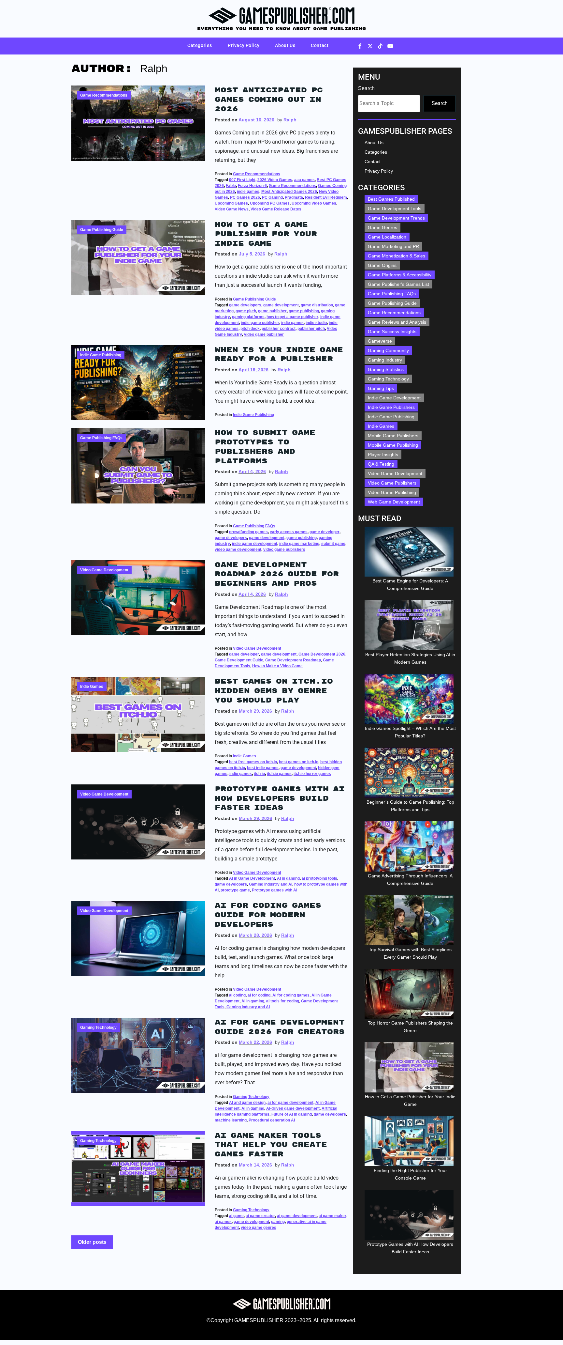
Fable (231, 185)
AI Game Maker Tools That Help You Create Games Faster (271, 1145)
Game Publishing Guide (101, 229)
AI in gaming (288, 878)
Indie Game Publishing (100, 355)
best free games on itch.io (253, 762)
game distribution (317, 305)
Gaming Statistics (386, 369)
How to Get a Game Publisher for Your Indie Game (266, 234)
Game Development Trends (396, 218)
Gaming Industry (385, 360)
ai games (223, 1221)
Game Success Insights (392, 331)
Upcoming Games (231, 203)
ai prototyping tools (319, 878)
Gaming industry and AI (270, 884)
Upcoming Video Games (314, 203)
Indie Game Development (394, 397)
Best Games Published (391, 199)
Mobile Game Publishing (393, 445)
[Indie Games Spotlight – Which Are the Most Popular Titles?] (410, 699)
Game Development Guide (239, 660)
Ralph (289, 119)
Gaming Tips (381, 388)
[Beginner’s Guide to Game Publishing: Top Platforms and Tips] (410, 773)
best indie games (263, 767)
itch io (259, 773)
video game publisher (264, 334)
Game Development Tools (394, 208)
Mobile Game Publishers (393, 435)
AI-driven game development (293, 1108)
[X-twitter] (370, 46)
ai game (236, 1216)
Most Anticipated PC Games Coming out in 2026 (269, 99)
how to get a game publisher (292, 317)
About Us (285, 45)
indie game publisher (260, 322)
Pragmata (294, 197)
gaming (278, 1221)
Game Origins (382, 265)
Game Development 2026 (321, 654)
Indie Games (91, 686)
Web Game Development (394, 501)
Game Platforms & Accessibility (399, 274)
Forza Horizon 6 (252, 185)
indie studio (316, 322)
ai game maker (332, 1216)
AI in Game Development (252, 878)
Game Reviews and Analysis (397, 322)
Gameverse (380, 341)
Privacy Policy (243, 45)
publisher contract (279, 328)
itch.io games (279, 773)
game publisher (272, 311)
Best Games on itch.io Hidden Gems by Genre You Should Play (274, 690)
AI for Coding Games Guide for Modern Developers (268, 915)
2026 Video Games (274, 180)
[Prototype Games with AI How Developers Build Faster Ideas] (410, 1215)
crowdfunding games (248, 532)
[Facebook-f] (360, 46)
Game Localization (387, 237)
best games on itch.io (298, 762)
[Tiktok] (380, 46)
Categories (199, 45)
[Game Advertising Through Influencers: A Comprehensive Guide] (410, 846)
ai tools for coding (282, 1001)
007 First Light (242, 180)
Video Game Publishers (392, 483)
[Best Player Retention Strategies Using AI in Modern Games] (410, 625)
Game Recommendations (103, 95)
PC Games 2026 (245, 197)
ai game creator (260, 1216)
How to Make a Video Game (277, 666)
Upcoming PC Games (270, 203)
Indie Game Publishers (391, 407)
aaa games (304, 180)
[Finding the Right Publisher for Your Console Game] (410, 1141)
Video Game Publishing (392, 492)
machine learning (231, 1120)
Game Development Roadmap (293, 660)
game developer (324, 532)
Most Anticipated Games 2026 (289, 191)
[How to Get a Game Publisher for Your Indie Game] (410, 1067)
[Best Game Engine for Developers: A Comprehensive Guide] (410, 552)
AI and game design (247, 1102)
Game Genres (382, 227)
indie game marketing (299, 543)
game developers (245, 305)
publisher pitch (311, 328)
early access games (289, 532)
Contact (319, 45)
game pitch (246, 311)
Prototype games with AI (274, 890)
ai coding (237, 995)
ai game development (297, 1216)
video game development (238, 549)
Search (366, 88)
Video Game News (232, 209)
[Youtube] (390, 46)
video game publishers (284, 549)
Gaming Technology (98, 1027)
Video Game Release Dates (276, 209)
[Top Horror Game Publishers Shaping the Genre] (410, 994)
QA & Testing (381, 464)
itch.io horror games (312, 773)
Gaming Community (388, 350)
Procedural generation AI (272, 1120)
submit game (333, 543)
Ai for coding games (291, 995)
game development (281, 305)
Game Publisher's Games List (398, 284)
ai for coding (259, 995)
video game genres (258, 1227)
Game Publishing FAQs (101, 438)
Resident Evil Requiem (326, 197)
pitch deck (250, 328)
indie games (248, 191)
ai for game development (290, 1102)
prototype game (235, 890)
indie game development (254, 543)
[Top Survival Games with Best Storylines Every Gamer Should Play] (410, 920)
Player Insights (383, 454)
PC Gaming (272, 197)
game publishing (304, 311)
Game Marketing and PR (393, 246)
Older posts (92, 1242)
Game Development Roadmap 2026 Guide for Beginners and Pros (277, 574)
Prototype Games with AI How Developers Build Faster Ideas (280, 798)
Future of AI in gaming (291, 1114)
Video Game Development (104, 570)
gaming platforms (248, 317)
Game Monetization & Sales (396, 255)
